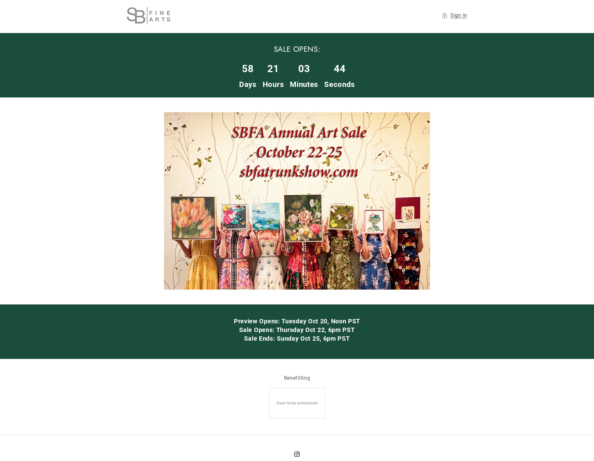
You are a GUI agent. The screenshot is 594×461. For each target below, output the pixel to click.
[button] (454, 15)
